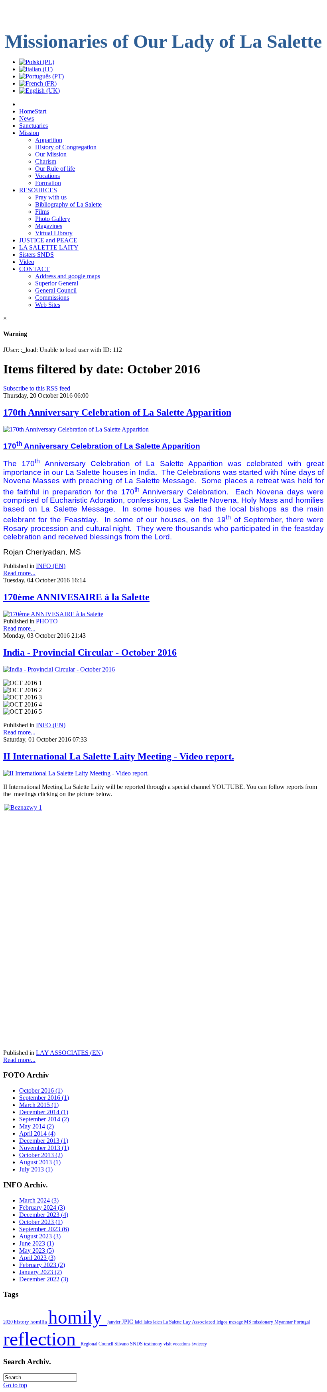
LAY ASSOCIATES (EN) (69, 1052)
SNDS (137, 1344)
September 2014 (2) (44, 1119)
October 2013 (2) (41, 1155)
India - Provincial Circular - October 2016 (90, 652)
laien (158, 1322)
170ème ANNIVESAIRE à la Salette (76, 597)
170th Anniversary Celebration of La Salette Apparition (117, 412)
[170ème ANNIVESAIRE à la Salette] (53, 614)
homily (77, 1317)
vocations (182, 1344)
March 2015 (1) (39, 1104)
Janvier (114, 1322)
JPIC (128, 1321)
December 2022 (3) (43, 1279)
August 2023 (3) (40, 1236)
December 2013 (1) (43, 1140)
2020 (8, 1322)
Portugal (302, 1322)
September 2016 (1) (44, 1097)
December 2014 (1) (43, 1112)
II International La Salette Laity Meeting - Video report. (118, 756)
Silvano (122, 1344)
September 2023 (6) (44, 1229)
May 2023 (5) (36, 1250)
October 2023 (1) (41, 1221)
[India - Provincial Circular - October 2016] (59, 669)
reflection (42, 1338)
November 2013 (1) (44, 1147)
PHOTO (47, 621)
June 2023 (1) (36, 1243)
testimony (154, 1344)
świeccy (199, 1344)
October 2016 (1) (41, 1090)
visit (168, 1344)
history (22, 1322)
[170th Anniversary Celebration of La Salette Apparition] (76, 429)
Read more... (19, 573)
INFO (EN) (50, 565)
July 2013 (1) (36, 1169)
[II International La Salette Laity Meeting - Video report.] (76, 773)
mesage (236, 1322)
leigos (223, 1322)
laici (139, 1322)
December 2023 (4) (43, 1214)
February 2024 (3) (42, 1207)
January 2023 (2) (40, 1272)
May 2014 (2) (36, 1126)
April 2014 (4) (37, 1133)
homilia (39, 1322)
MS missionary (259, 1322)
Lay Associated (200, 1322)
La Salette (173, 1322)
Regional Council (97, 1344)
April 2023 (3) (37, 1257)
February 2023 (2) (42, 1264)
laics (148, 1322)
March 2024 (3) (39, 1200)
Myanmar (284, 1322)
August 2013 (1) (40, 1162)
